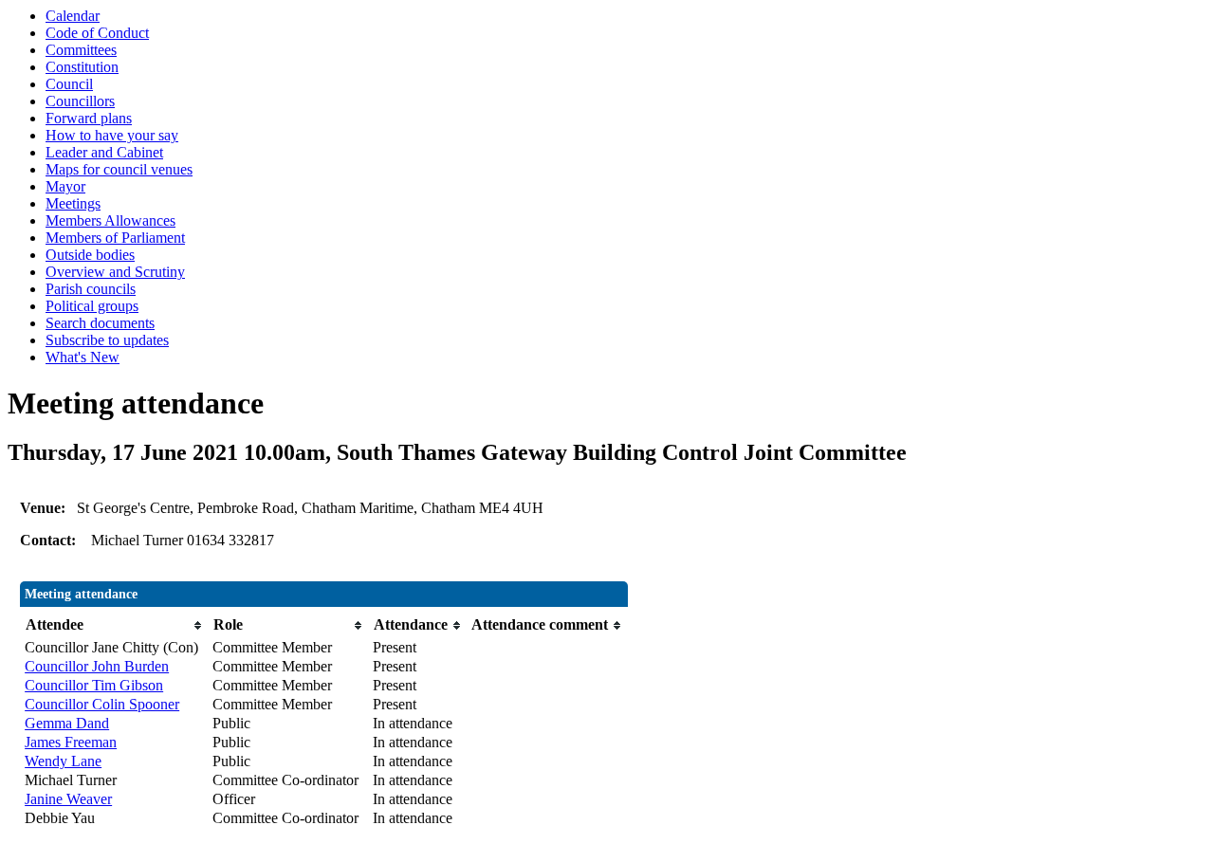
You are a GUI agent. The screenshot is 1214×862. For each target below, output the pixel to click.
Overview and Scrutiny (115, 272)
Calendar (73, 16)
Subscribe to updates (107, 340)
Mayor (65, 186)
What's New (83, 357)
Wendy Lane (63, 761)
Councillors (80, 101)
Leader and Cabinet (104, 152)
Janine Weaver (68, 799)
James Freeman (71, 742)
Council (69, 84)
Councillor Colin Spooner (102, 704)
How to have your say (112, 135)
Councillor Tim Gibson (94, 685)
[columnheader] (114, 625)
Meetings (73, 203)
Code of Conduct (97, 33)
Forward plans (89, 118)
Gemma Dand (67, 723)
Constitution (82, 67)
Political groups (92, 306)
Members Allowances (110, 220)
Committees (81, 50)
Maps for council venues (119, 169)
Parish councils (91, 289)
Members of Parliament (115, 237)
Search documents (100, 323)
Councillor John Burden (97, 666)
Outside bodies (90, 255)
